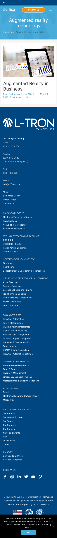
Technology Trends (18, 94)
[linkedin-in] (20, 477)
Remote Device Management (17, 297)
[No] (53, 526)
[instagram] (13, 477)
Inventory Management (14, 373)
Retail (6, 392)
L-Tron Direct (9, 199)
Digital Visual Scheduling (15, 330)
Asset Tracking (10, 282)
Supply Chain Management (16, 334)
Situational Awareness (14, 228)
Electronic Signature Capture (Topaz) (21, 396)
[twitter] (27, 477)
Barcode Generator (12, 459)
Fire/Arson (8, 263)
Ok (28, 532)
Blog (5, 94)
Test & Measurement (13, 323)
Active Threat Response (15, 225)
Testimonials (9, 440)
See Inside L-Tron (11, 195)
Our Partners (9, 425)
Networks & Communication (16, 342)
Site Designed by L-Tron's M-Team (32, 504)
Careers (7, 444)
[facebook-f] (6, 477)
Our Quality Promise (12, 417)
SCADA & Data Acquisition (16, 350)
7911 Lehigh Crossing (13, 138)
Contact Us (8, 203)
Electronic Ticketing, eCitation (17, 217)
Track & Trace (10, 369)
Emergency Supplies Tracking (17, 377)
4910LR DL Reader (12, 244)
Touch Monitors (10, 305)
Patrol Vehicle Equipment (15, 248)
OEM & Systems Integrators (16, 327)
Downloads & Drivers (13, 456)
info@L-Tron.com (11, 184)
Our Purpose (9, 413)
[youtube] (34, 477)
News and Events (11, 433)
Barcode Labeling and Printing (17, 290)
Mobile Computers (12, 301)
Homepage (8, 32)
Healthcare (8, 267)
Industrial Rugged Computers (17, 338)
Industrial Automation (13, 319)
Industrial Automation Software (18, 354)
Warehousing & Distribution (16, 365)
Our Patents (9, 429)
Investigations (10, 221)
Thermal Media (10, 251)
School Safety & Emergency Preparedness (24, 271)
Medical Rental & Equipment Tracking (21, 380)
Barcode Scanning (12, 286)
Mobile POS (8, 400)
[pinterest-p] (40, 477)
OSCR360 (8, 240)
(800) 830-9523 (11, 158)
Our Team (8, 421)
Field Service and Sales (14, 294)
